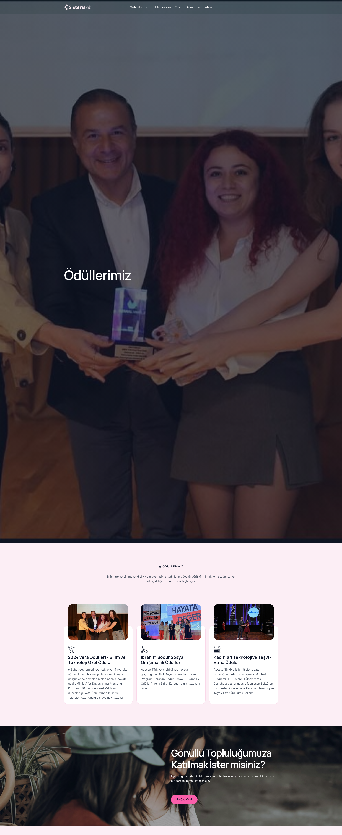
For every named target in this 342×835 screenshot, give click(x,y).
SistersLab (137, 7)
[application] (146, 7)
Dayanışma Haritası (199, 7)
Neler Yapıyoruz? (165, 7)
